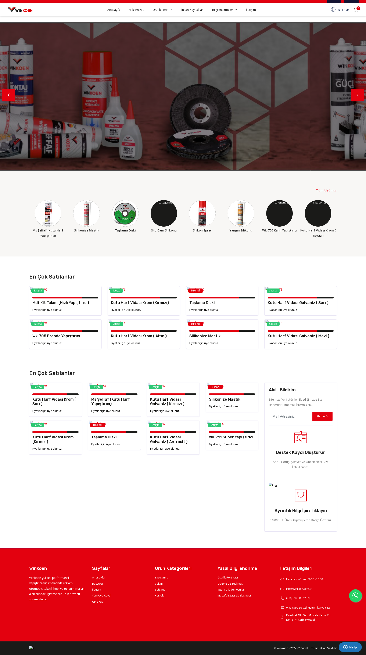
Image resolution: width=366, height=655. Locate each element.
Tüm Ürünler (326, 190)
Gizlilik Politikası (228, 577)
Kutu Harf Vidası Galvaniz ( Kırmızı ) (167, 401)
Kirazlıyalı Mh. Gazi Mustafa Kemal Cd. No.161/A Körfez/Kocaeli (308, 617)
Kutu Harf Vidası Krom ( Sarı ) (54, 401)
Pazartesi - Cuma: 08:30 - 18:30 (304, 579)
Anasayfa (113, 10)
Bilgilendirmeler (222, 10)
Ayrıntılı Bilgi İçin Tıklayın (300, 510)
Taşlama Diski (202, 302)
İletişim (251, 10)
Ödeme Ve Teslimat (230, 583)
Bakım (159, 583)
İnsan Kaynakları (192, 10)
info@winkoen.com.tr (299, 589)
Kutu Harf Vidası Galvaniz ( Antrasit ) (168, 439)
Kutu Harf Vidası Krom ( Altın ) (139, 336)
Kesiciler (160, 595)
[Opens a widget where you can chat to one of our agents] (350, 647)
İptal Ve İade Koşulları (231, 589)
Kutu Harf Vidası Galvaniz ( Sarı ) (298, 302)
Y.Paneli (303, 648)
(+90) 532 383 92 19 (297, 598)
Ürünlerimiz (160, 10)
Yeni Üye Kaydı (101, 595)
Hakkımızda (136, 10)
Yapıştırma (161, 577)
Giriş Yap (97, 601)
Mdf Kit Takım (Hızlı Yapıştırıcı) (60, 302)
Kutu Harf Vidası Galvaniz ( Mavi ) (298, 336)
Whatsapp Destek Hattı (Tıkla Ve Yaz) (308, 607)
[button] (357, 95)
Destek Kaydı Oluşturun (301, 452)
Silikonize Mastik (205, 336)
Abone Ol (322, 416)
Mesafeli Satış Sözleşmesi (234, 595)
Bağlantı (160, 589)
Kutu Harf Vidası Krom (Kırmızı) (140, 302)
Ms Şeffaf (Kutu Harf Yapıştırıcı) (110, 401)
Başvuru (97, 583)
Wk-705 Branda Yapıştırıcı (56, 336)
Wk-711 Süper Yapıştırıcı (231, 437)
